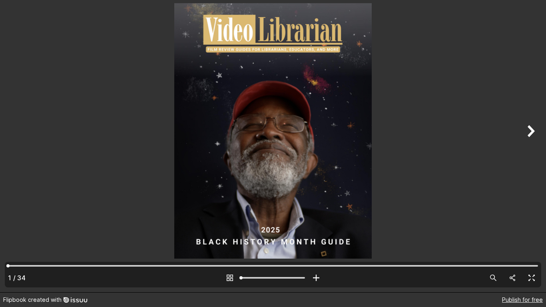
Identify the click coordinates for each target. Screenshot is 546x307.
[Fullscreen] (532, 278)
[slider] (273, 278)
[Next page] (530, 146)
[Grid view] (230, 278)
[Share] (512, 278)
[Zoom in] (316, 278)
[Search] (493, 278)
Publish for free (522, 299)
